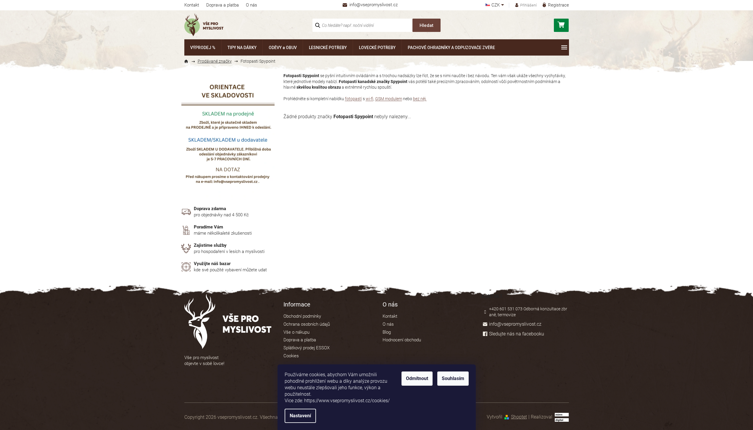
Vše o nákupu (296, 332)
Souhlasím (453, 378)
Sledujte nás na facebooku (516, 334)
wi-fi (369, 98)
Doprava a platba (222, 5)
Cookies (291, 355)
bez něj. (420, 98)
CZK (496, 5)
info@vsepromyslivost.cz (515, 324)
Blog (387, 332)
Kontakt (191, 5)
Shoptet (519, 417)
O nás (251, 5)
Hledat (426, 25)
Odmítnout (417, 378)
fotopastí (353, 98)
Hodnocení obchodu (402, 340)
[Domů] (188, 61)
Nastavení (300, 415)
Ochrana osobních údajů (306, 324)
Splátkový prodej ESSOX (306, 348)
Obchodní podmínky (302, 316)
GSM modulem (388, 98)
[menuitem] (202, 47)
